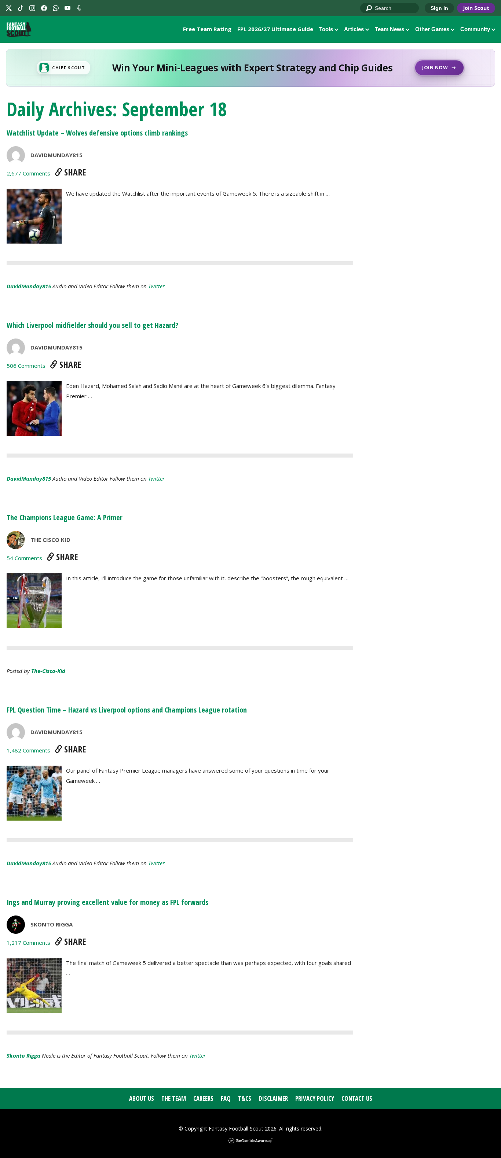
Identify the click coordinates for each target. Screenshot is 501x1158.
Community (475, 29)
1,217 (28, 942)
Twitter (156, 286)
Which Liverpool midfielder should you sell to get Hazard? (92, 325)
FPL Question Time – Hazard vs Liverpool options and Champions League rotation (127, 710)
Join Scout (476, 7)
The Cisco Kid (50, 539)
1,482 (28, 750)
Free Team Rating (207, 29)
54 (24, 558)
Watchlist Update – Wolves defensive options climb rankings (97, 133)
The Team (173, 1098)
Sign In (439, 8)
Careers (203, 1098)
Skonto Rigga (51, 924)
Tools (326, 29)
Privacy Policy (314, 1098)
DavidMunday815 (56, 155)
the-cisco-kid (48, 670)
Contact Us (356, 1098)
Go (369, 8)
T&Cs (244, 1098)
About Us (141, 1098)
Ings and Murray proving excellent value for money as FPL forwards (107, 902)
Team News (389, 29)
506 (26, 365)
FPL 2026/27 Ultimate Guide (275, 29)
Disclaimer (273, 1098)
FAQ (226, 1098)
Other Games (432, 29)
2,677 (28, 173)
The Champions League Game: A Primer (64, 517)
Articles (354, 29)
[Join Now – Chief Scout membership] (250, 67)
